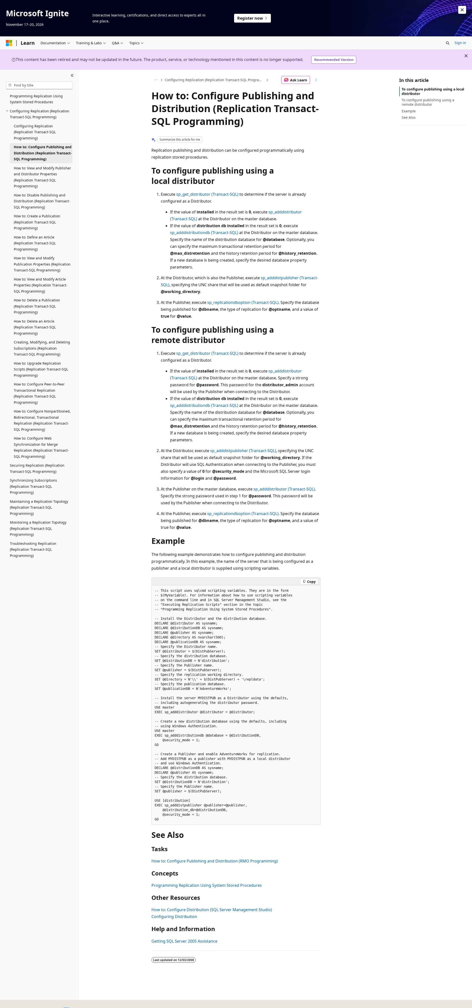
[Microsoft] (9, 43)
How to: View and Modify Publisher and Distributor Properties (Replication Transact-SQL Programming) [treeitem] (42, 177)
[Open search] (448, 43)
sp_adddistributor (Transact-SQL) (284, 489)
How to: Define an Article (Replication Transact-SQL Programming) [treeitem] (35, 243)
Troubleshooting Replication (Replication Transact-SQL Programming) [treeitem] (33, 549)
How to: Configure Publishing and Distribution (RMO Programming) (214, 861)
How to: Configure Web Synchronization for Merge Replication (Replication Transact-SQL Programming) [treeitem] (41, 447)
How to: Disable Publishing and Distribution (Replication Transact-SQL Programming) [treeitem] (42, 201)
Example (409, 111)
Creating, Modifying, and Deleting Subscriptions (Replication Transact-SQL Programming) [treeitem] (42, 348)
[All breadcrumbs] (155, 80)
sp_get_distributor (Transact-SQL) (207, 194)
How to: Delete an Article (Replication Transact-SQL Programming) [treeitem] (35, 327)
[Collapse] (72, 76)
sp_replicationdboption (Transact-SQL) (243, 302)
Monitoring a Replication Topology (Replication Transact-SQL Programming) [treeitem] (38, 528)
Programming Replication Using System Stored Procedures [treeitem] (36, 99)
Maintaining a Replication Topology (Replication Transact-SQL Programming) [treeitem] (39, 507)
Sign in (460, 42)
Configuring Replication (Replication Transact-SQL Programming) (215, 79)
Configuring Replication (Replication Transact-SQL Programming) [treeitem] (35, 132)
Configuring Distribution (174, 916)
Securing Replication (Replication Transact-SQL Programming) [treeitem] (37, 468)
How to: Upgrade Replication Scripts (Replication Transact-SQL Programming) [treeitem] (41, 369)
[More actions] (316, 80)
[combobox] (39, 85)
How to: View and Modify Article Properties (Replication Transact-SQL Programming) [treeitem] (40, 285)
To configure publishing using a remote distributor (428, 102)
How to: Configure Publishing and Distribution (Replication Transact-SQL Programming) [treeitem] (43, 153)
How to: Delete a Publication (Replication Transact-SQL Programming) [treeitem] (37, 306)
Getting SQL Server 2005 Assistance (184, 941)
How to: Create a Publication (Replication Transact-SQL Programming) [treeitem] (37, 222)
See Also (408, 117)
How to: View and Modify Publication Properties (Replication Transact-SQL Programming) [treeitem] (42, 264)
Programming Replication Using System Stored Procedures (206, 885)
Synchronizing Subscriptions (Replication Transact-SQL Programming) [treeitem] (33, 486)
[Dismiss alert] (462, 10)
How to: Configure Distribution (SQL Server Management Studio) (211, 909)
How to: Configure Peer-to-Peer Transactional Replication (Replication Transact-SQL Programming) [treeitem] (39, 393)
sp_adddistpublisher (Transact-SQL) (243, 450)
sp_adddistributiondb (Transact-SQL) (204, 232)
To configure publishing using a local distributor (433, 91)
